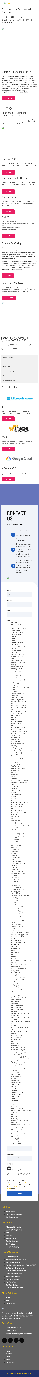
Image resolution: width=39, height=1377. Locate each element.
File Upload (10, 1164)
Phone (9, 620)
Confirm (19, 1193)
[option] (21, 623)
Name (9, 590)
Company (10, 600)
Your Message (10, 1154)
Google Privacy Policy (14, 1186)
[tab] (19, 357)
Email (9, 610)
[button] (23, 3)
